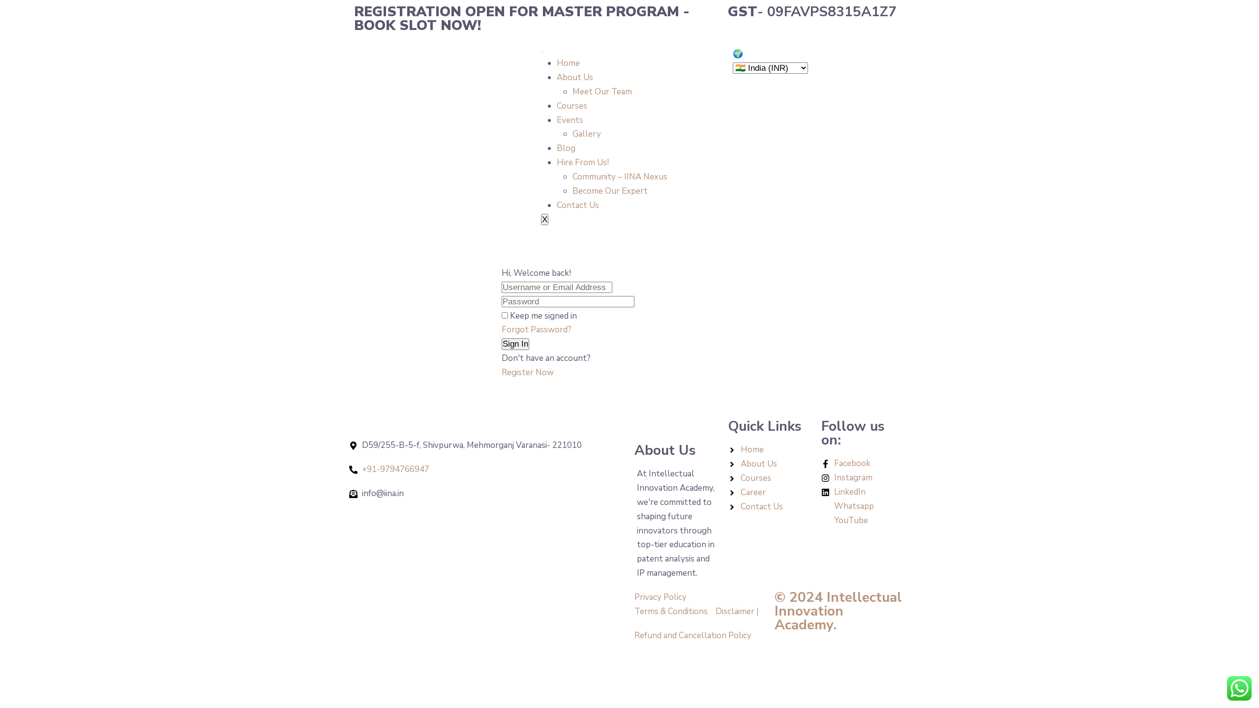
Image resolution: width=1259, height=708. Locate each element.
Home (568, 63)
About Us (575, 77)
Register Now (528, 372)
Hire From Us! (583, 162)
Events (570, 120)
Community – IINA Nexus (619, 176)
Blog (566, 148)
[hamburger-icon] (542, 52)
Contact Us (578, 205)
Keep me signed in (543, 316)
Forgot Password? (536, 329)
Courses (572, 106)
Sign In (515, 344)
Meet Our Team (602, 91)
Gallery (586, 134)
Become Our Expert (610, 191)
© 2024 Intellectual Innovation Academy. (838, 611)
